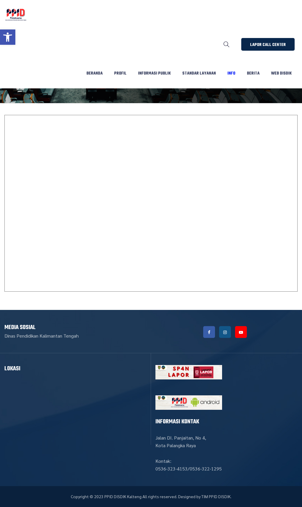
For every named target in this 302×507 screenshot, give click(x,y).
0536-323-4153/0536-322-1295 (188, 468)
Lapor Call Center (268, 45)
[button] (7, 37)
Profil (120, 73)
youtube (241, 332)
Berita (253, 73)
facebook (209, 332)
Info (231, 73)
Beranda (94, 73)
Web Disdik (281, 73)
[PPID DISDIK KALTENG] (15, 14)
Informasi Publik (154, 73)
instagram (225, 332)
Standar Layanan (199, 73)
